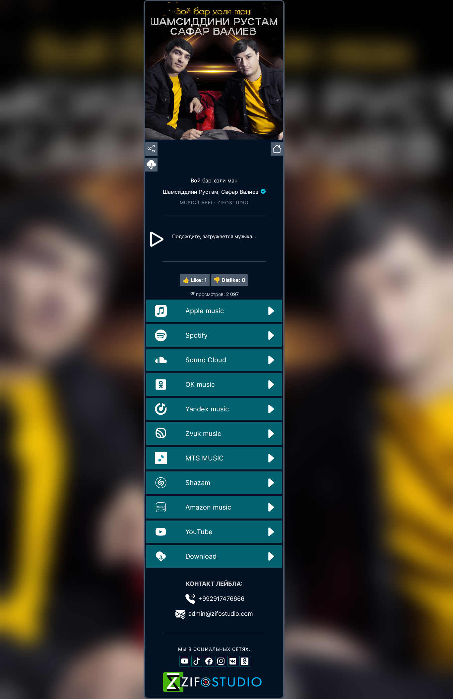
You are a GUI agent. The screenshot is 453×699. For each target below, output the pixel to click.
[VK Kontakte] (232, 661)
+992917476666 (221, 598)
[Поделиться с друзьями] (151, 149)
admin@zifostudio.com (220, 613)
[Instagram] (221, 661)
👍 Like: (195, 280)
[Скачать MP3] (151, 165)
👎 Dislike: (229, 280)
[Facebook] (209, 661)
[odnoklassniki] (244, 661)
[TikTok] (196, 661)
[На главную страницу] (277, 148)
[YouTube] (184, 661)
